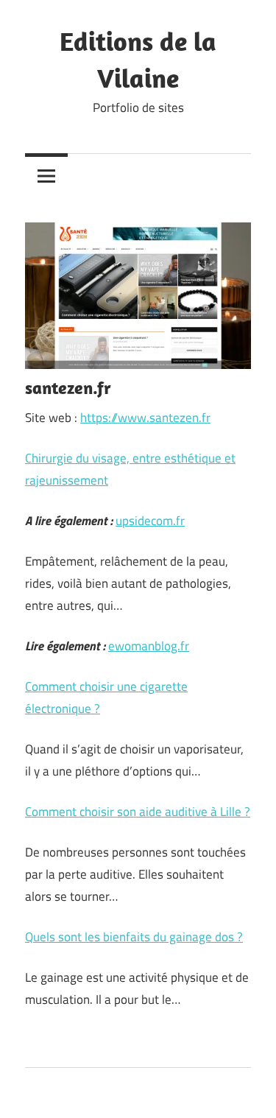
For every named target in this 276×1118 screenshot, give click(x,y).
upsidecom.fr (150, 520)
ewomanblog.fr (148, 645)
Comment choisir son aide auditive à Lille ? (137, 811)
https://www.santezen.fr (145, 417)
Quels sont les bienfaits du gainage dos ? (134, 936)
